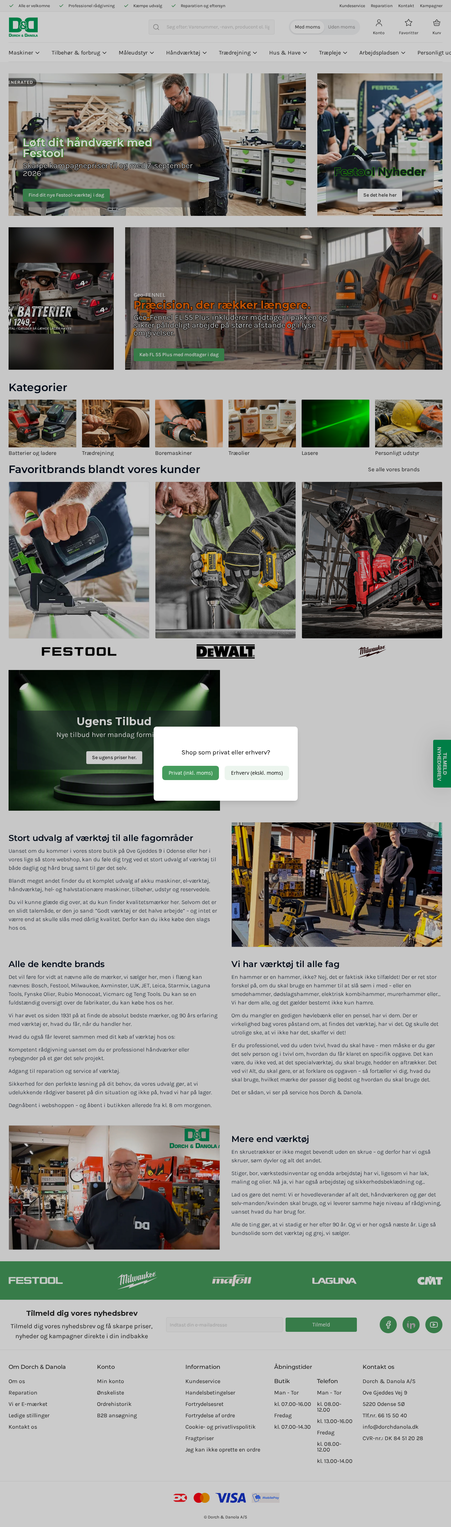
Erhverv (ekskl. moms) (257, 772)
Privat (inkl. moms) (190, 772)
